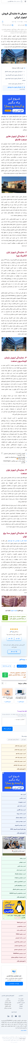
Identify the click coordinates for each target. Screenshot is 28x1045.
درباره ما (21, 1008)
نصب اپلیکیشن (13, 984)
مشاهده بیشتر (23, 1030)
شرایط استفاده (22, 1039)
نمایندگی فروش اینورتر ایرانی (13, 739)
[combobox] (11, 1)
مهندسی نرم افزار (7, 1008)
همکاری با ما (21, 1001)
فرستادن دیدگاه (7, 729)
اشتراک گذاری (21, 666)
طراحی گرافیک (8, 1006)
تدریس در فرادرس (21, 1002)
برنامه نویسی (7, 1001)
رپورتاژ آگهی (22, 660)
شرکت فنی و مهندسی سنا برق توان (17, 541)
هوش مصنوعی (8, 1002)
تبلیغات (21, 1006)
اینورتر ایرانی (23, 739)
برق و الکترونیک (8, 1004)
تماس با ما (21, 999)
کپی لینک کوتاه (5, 666)
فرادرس (20, 1004)
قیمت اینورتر (14, 611)
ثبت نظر (13, 652)
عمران (8, 999)
